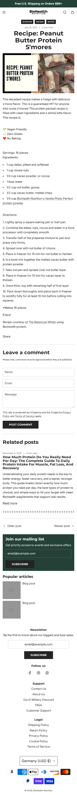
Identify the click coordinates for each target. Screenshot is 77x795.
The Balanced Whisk (42, 322)
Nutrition (27, 22)
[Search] (65, 12)
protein (39, 22)
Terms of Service (25, 416)
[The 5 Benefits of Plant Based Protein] (4, 526)
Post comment (20, 424)
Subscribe (20, 564)
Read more (10, 503)
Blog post (28, 583)
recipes (51, 22)
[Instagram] (38, 673)
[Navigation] (4, 12)
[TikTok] (47, 673)
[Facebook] (30, 673)
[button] (3, 512)
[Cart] (72, 12)
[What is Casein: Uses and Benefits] (72, 526)
